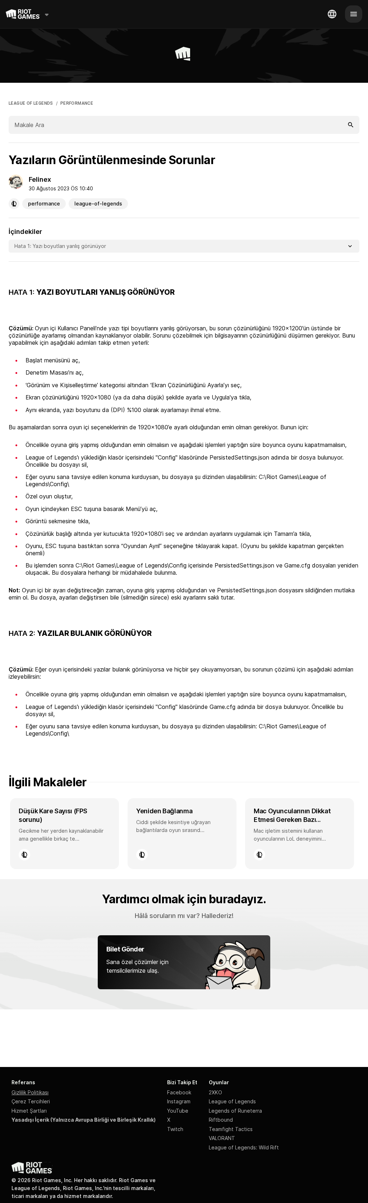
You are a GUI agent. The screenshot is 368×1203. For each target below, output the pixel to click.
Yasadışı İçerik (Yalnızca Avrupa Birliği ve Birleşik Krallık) (84, 1120)
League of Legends (232, 1101)
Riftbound (221, 1120)
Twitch (175, 1129)
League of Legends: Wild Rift (244, 1147)
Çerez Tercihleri (31, 1101)
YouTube (177, 1111)
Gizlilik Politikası (30, 1092)
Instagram (178, 1101)
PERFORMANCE (76, 103)
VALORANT (222, 1138)
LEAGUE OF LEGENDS (31, 103)
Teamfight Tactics (231, 1129)
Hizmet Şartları (29, 1111)
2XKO (215, 1092)
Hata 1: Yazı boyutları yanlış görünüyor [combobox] (60, 246)
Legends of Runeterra (235, 1111)
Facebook (179, 1092)
